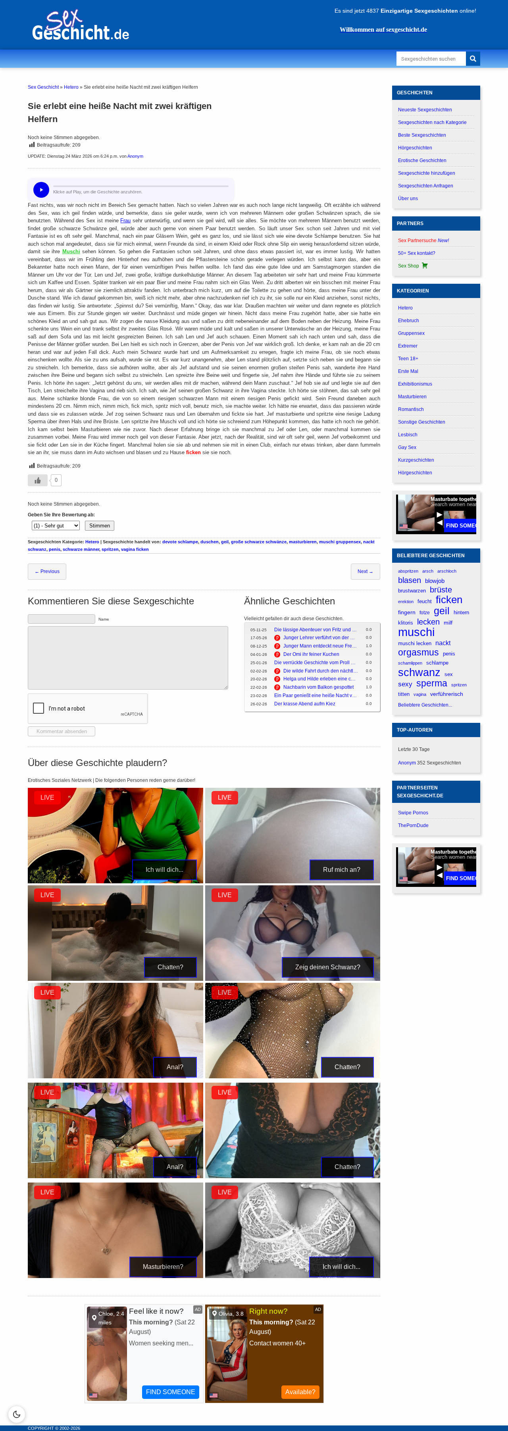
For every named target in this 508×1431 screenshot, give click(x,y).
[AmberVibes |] (115, 882)
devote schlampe (180, 541)
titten (404, 694)
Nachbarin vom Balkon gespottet (318, 687)
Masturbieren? (163, 1266)
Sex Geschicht (43, 87)
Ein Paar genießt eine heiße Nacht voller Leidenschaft (316, 695)
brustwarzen (412, 591)
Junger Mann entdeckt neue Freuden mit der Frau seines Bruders (320, 646)
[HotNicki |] (293, 1076)
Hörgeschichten (415, 148)
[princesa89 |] (293, 1276)
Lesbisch (408, 435)
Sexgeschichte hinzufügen (426, 173)
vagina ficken (135, 549)
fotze (424, 612)
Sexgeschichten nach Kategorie (432, 122)
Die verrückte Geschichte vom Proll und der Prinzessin (316, 662)
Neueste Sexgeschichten (425, 110)
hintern (461, 612)
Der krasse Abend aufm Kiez (304, 704)
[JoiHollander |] (115, 1176)
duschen (209, 541)
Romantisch (411, 409)
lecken (428, 621)
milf (448, 622)
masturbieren (303, 541)
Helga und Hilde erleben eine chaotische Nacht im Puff (320, 679)
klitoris (405, 623)
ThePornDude (413, 825)
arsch (427, 571)
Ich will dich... (164, 869)
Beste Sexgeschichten (422, 135)
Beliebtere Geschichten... (425, 705)
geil (225, 541)
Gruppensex (411, 333)
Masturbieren (412, 396)
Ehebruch (408, 320)
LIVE (47, 797)
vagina (420, 694)
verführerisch (446, 694)
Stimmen (99, 526)
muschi (416, 631)
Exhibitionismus (415, 384)
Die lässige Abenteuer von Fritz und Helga (316, 629)
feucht (425, 601)
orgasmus (418, 652)
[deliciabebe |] (115, 979)
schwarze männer (81, 549)
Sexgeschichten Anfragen (425, 186)
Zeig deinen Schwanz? (327, 967)
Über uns (408, 198)
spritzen (110, 549)
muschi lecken (414, 643)
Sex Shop (408, 266)
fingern (407, 612)
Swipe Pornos (413, 813)
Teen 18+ (408, 358)
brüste (441, 589)
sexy (405, 684)
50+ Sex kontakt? (416, 253)
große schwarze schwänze (259, 541)
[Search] (473, 59)
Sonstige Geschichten (421, 422)
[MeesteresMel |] (115, 1276)
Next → (365, 571)
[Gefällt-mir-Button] (38, 480)
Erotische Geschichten (422, 160)
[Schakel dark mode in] (16, 1414)
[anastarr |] (293, 882)
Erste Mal (408, 371)
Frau (125, 221)
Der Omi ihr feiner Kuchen (311, 654)
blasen (409, 580)
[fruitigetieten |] (293, 979)
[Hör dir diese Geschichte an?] (41, 190)
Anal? (175, 1067)
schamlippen (410, 663)
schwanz (419, 672)
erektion (406, 601)
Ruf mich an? (341, 869)
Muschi (71, 251)
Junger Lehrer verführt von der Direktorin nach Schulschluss (320, 637)
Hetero (71, 87)
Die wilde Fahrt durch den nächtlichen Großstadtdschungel (320, 671)
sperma (431, 683)
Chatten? (170, 967)
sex (448, 674)
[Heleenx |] (115, 1076)
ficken (193, 452)
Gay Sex (407, 447)
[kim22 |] (293, 1176)
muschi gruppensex (340, 541)
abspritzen (408, 571)
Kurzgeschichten (416, 460)
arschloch (446, 571)
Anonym (135, 156)
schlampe (437, 663)
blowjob (434, 580)
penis (54, 549)
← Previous (47, 571)
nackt (442, 642)
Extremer (408, 346)
